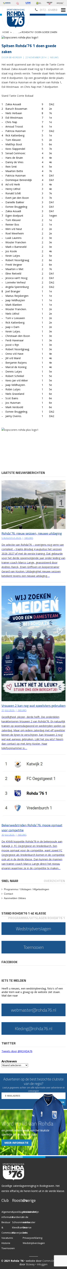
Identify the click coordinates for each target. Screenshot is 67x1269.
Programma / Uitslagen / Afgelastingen (26, 889)
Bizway (30, 1264)
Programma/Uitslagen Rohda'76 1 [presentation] (36, 917)
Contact (8, 893)
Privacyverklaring (32, 1237)
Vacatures (7, 1237)
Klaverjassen (19, 1232)
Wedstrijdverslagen (34, 1243)
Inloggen (42, 1264)
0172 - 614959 (48, 10)
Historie (5, 1243)
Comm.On (48, 1261)
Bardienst (17, 1217)
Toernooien (8, 1248)
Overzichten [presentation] (54, 880)
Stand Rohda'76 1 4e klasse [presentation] (23, 913)
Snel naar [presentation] (9, 880)
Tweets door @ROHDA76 (16, 1051)
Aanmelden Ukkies (15, 898)
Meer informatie (16, 1142)
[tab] (10, 880)
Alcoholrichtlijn (31, 1212)
